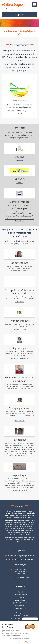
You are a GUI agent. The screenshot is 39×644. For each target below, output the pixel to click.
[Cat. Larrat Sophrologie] (19, 339)
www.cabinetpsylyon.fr (19, 490)
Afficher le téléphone (21, 577)
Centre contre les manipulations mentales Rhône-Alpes (19, 220)
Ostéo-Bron (19, 302)
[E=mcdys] (19, 148)
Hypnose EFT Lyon (19, 329)
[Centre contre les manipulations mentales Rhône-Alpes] (19, 193)
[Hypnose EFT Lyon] (19, 312)
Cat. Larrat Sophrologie (19, 359)
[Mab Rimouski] (19, 399)
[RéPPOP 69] (19, 170)
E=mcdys (19, 160)
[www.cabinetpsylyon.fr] (19, 466)
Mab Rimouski (19, 421)
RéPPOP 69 (19, 183)
